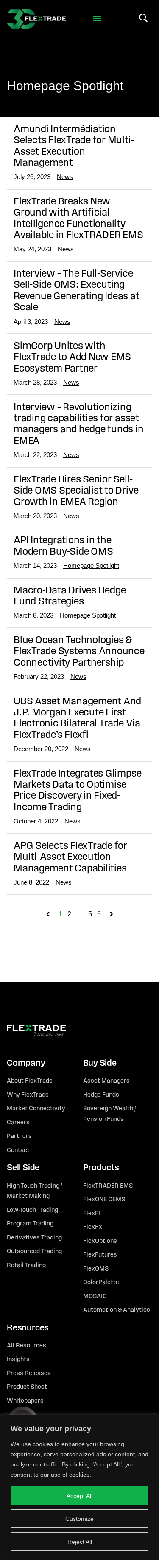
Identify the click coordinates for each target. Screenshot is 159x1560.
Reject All (79, 1541)
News (65, 176)
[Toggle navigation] (97, 19)
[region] (79, 1487)
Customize (79, 1518)
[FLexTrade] (36, 18)
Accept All (79, 1495)
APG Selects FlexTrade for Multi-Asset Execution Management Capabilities (70, 857)
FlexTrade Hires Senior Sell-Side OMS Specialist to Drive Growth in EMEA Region (76, 491)
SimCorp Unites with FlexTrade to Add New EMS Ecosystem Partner (72, 357)
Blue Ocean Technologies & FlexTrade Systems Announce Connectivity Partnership (79, 651)
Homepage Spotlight (91, 565)
